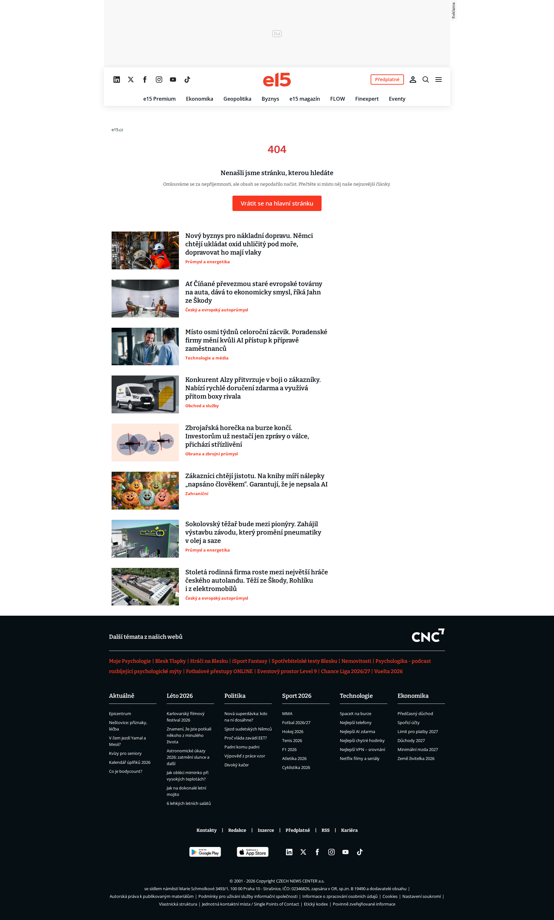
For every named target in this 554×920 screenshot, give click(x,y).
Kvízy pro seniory (125, 753)
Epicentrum (120, 713)
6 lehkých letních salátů (189, 803)
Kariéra (349, 830)
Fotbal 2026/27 (296, 722)
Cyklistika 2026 (296, 767)
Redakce (237, 830)
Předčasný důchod (415, 713)
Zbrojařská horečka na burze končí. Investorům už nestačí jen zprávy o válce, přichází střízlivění (247, 436)
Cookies (390, 896)
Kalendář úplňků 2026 (129, 762)
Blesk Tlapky (170, 661)
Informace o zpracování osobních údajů (340, 896)
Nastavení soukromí (421, 896)
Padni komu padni (241, 747)
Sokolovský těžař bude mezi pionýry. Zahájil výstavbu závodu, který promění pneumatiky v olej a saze (253, 532)
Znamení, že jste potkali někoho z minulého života (189, 735)
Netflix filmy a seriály (360, 758)
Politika (235, 695)
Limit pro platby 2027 (418, 731)
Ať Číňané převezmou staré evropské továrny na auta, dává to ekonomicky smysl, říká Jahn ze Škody (253, 292)
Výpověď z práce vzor (244, 756)
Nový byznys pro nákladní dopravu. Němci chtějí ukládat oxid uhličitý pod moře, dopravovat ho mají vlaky (249, 244)
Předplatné (298, 830)
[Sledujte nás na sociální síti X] (131, 79)
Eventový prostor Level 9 (287, 671)
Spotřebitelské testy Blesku (304, 661)
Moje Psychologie (130, 661)
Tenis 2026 (292, 740)
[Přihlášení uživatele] (413, 79)
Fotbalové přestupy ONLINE (219, 671)
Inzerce (266, 830)
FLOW (337, 99)
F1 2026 (289, 749)
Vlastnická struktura (178, 904)
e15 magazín (305, 99)
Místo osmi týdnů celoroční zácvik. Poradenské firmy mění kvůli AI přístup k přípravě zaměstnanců (256, 340)
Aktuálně (121, 695)
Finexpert (367, 99)
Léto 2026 (180, 695)
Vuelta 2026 (388, 671)
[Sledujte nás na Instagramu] (159, 79)
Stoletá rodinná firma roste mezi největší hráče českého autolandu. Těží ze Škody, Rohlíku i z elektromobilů (256, 580)
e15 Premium (159, 99)
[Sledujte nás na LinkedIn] (117, 79)
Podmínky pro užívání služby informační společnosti (248, 896)
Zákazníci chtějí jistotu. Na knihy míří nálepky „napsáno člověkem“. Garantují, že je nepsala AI (256, 480)
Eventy (397, 99)
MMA (287, 713)
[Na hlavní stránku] (277, 79)
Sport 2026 (297, 695)
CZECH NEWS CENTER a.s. (300, 881)
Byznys (270, 99)
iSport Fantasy (249, 661)
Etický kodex (316, 904)
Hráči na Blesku (209, 661)
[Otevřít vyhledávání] (425, 79)
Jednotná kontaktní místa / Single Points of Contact (250, 904)
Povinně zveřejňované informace (364, 904)
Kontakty (207, 830)
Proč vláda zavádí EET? (245, 738)
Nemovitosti (356, 661)
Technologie (356, 695)
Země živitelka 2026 (416, 758)
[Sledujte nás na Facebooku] (145, 79)
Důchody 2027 (411, 740)
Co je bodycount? (125, 771)
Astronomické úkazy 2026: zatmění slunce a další (188, 757)
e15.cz (117, 129)
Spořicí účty (409, 722)
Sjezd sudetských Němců (248, 729)
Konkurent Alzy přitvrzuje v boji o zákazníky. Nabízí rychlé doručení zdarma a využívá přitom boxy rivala (253, 388)
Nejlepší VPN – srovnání (362, 749)
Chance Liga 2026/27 (345, 671)
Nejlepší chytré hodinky (362, 740)
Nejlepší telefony (356, 722)
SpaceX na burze (355, 713)
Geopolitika (237, 99)
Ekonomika (199, 99)
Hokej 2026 (292, 731)
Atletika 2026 (294, 758)
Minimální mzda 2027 (418, 749)
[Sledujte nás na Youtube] (173, 79)
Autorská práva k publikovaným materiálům (152, 896)
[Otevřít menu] (438, 79)
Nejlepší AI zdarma (357, 731)
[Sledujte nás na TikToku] (187, 79)
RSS (326, 830)
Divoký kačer (236, 765)
